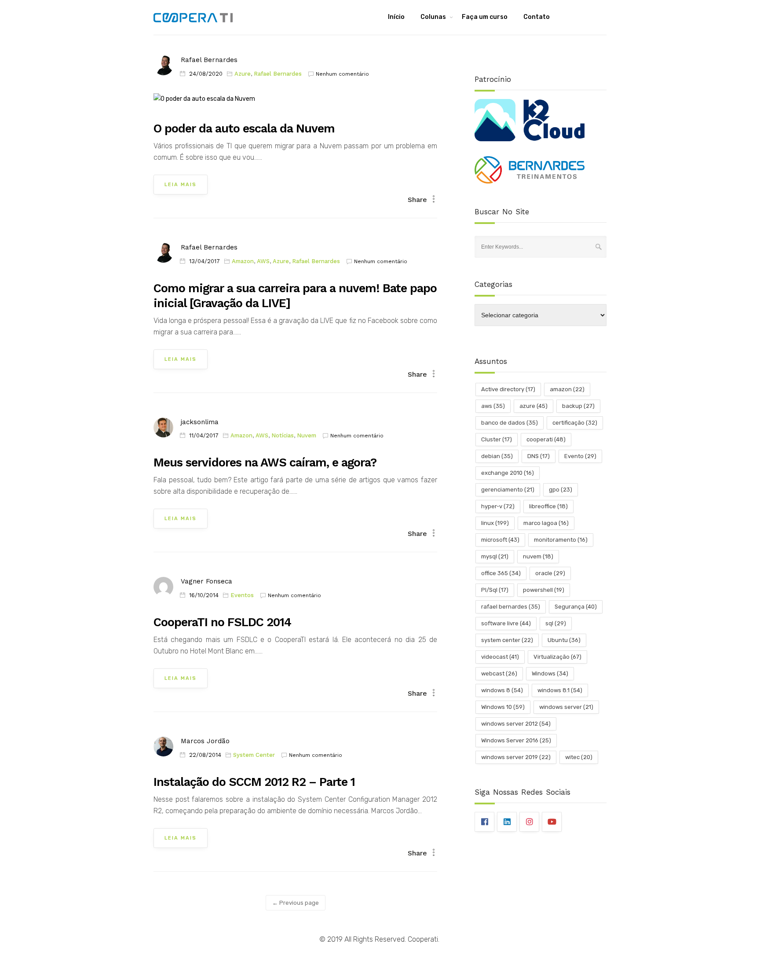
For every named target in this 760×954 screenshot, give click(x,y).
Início (396, 17)
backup (578, 406)
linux (495, 523)
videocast (500, 656)
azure (533, 406)
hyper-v (498, 506)
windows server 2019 (516, 757)
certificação (574, 422)
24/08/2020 (206, 73)
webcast (499, 673)
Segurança (576, 606)
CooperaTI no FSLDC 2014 (222, 622)
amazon (567, 389)
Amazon (243, 261)
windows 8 (502, 690)
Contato (536, 17)
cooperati (546, 439)
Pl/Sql (494, 590)
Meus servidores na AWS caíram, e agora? (264, 462)
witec (578, 757)
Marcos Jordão (205, 741)
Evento (580, 456)
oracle (550, 573)
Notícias (282, 435)
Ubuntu (564, 640)
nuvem (538, 556)
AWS (263, 261)
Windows (550, 673)
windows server (566, 707)
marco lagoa (546, 523)
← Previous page (295, 902)
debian (497, 456)
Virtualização (557, 656)
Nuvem (306, 435)
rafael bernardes (510, 606)
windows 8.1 (559, 690)
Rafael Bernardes (209, 60)
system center (507, 640)
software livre (506, 623)
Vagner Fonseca (206, 581)
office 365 (501, 573)
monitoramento (561, 539)
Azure (242, 73)
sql (555, 623)
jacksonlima (200, 422)
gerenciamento (507, 489)
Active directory (508, 389)
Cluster (496, 439)
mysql (494, 556)
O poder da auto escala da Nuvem (244, 128)
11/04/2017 (204, 435)
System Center (254, 755)
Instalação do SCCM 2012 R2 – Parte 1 (254, 782)
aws (493, 406)
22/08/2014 (205, 755)
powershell (543, 590)
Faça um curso (485, 17)
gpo (560, 489)
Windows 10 (503, 707)
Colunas (433, 17)
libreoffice (548, 506)
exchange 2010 (507, 473)
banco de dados (509, 422)
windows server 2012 (516, 723)
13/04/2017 (204, 261)
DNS (538, 456)
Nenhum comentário (342, 74)
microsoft (500, 539)
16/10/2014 (204, 595)
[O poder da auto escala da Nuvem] (204, 102)
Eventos (242, 595)
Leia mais (180, 184)
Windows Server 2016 (516, 740)
